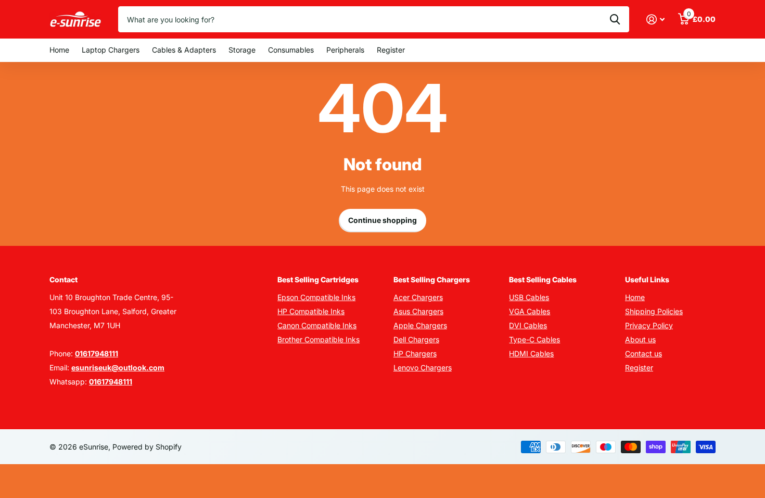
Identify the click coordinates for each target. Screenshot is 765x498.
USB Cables (529, 297)
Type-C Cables (534, 339)
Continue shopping (382, 220)
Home (59, 49)
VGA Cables (529, 311)
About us (640, 339)
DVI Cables (528, 325)
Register (391, 49)
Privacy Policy (649, 325)
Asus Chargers (418, 311)
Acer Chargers (418, 297)
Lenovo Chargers (422, 367)
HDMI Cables (531, 353)
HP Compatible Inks (311, 311)
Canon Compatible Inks (316, 325)
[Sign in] (655, 19)
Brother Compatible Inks (318, 339)
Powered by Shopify (147, 446)
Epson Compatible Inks (316, 297)
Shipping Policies (654, 311)
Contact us (643, 353)
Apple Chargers (420, 325)
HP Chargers (415, 353)
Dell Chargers (416, 339)
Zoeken (615, 19)
